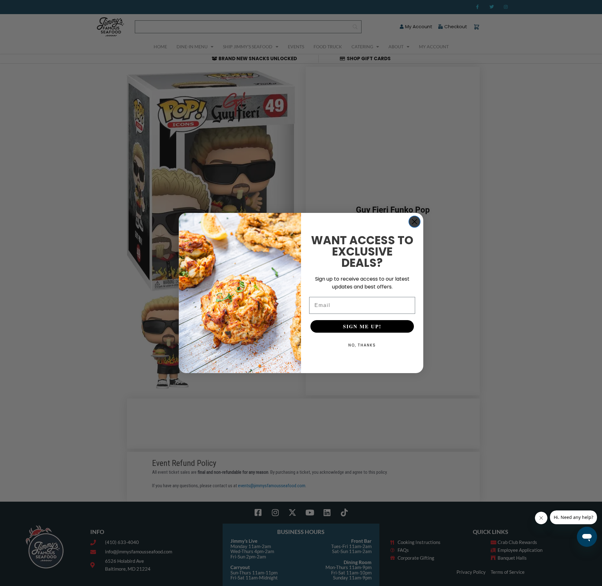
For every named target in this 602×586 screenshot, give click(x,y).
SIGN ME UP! (362, 326)
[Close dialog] (414, 221)
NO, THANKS (362, 345)
